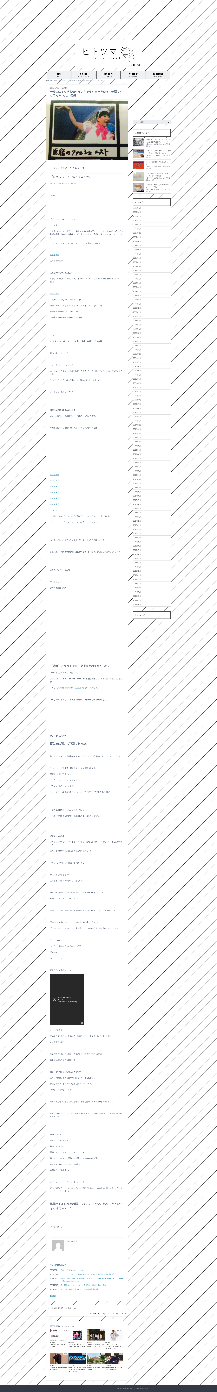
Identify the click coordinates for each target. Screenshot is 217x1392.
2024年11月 (137, 262)
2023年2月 (137, 308)
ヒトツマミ (132, 1388)
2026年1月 (137, 229)
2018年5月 (137, 458)
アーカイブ (108, 74)
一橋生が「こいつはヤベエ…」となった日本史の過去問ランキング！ (158, 152)
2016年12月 (137, 529)
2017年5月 (137, 508)
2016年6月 (137, 554)
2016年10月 (137, 537)
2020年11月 (137, 396)
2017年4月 (137, 513)
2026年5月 (137, 216)
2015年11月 (137, 583)
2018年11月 (137, 437)
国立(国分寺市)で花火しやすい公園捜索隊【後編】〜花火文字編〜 (84, 1285)
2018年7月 (137, 450)
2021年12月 (137, 354)
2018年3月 (137, 467)
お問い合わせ (158, 74)
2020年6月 (137, 408)
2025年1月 (137, 258)
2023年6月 (137, 300)
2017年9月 (137, 492)
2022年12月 (137, 316)
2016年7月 (137, 550)
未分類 (53, 1265)
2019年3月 (137, 429)
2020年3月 (137, 421)
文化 (153, 180)
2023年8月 (137, 295)
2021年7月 (137, 362)
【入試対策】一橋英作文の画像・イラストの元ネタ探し (158, 174)
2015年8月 (137, 596)
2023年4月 (137, 304)
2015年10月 (137, 588)
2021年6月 (137, 366)
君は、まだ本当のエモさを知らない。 (74, 1270)
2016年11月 (137, 533)
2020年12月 (137, 391)
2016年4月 (137, 563)
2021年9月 (137, 358)
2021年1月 (137, 387)
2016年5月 (137, 558)
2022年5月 (137, 333)
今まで (78, 687)
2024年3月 (137, 287)
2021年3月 (137, 379)
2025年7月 (137, 245)
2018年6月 (137, 454)
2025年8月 (137, 241)
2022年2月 (137, 346)
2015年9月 (137, 592)
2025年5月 (137, 250)
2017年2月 (137, 521)
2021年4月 (137, 375)
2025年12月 (137, 233)
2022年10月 (137, 320)
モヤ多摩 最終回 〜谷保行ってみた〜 (64, 1308)
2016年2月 (137, 571)
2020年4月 (137, 416)
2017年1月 (137, 525)
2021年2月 (137, 383)
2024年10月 (137, 266)
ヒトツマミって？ (83, 74)
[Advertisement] (68, 16)
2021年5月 (137, 371)
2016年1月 (137, 575)
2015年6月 (137, 604)
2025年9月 (137, 237)
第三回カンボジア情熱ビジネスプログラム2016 (107, 1314)
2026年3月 (137, 220)
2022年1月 (137, 350)
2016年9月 (137, 542)
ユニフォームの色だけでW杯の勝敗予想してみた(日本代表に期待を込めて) (87, 1274)
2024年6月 (137, 279)
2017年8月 (137, 496)
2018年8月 (137, 446)
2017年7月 (137, 500)
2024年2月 (137, 291)
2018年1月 (137, 475)
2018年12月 (137, 433)
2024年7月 (137, 275)
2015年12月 (137, 579)
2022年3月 (137, 341)
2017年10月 (137, 487)
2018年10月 (137, 442)
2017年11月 (137, 483)
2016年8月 (137, 546)
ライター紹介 (133, 74)
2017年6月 (137, 504)
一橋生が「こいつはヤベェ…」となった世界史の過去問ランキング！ (158, 140)
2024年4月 (137, 283)
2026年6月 (137, 212)
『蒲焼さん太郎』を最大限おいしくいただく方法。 (158, 186)
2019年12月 (137, 425)
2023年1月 (137, 312)
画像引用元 (54, 255)
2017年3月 (137, 517)
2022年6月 (137, 329)
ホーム (59, 74)
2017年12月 (137, 479)
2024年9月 (137, 270)
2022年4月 (137, 337)
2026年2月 (137, 225)
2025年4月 (137, 254)
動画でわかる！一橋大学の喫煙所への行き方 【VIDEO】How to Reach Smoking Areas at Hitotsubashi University (92, 1279)
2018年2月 (137, 471)
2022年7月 (137, 325)
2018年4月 (137, 462)
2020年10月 (137, 400)
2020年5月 (137, 412)
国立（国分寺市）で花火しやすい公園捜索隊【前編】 (80, 1289)
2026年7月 (137, 208)
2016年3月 (137, 567)
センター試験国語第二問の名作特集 (158, 163)
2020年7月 (137, 404)
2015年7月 (137, 600)
